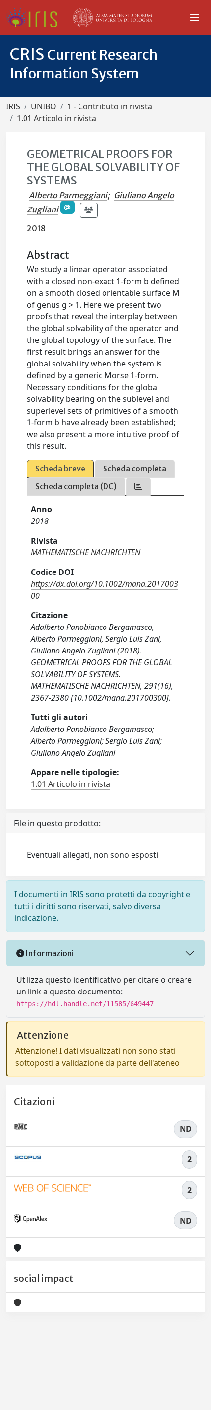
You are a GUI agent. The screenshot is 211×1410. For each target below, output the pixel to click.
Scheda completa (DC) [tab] (76, 486)
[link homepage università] (113, 17)
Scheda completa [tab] (134, 468)
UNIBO (43, 106)
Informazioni (49, 953)
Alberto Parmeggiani (68, 195)
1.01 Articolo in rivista (56, 118)
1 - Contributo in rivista (109, 106)
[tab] (138, 486)
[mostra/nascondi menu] (194, 18)
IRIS (13, 106)
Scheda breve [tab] (60, 468)
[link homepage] (35, 17)
